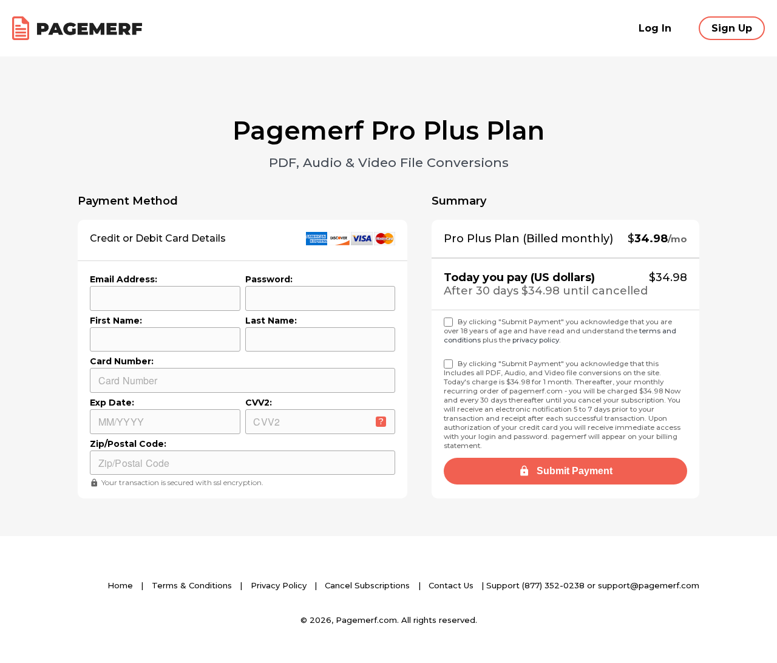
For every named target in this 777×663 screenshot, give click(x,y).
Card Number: (122, 361)
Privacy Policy (279, 585)
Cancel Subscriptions (367, 585)
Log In (655, 28)
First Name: (116, 320)
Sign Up (731, 28)
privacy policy (535, 340)
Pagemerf (77, 28)
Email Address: (123, 279)
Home (120, 585)
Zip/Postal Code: (128, 443)
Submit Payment (573, 471)
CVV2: (258, 402)
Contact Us (451, 585)
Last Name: (271, 320)
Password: (269, 279)
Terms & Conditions (192, 585)
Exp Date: (112, 402)
